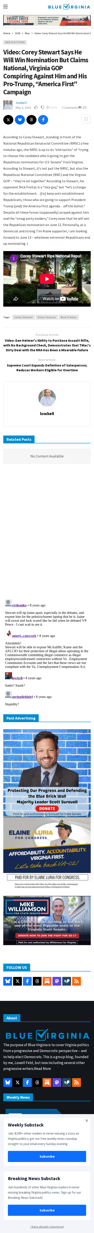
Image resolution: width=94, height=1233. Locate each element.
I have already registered (47, 1227)
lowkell (21, 102)
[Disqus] (47, 532)
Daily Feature (47, 317)
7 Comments (69, 108)
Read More (42, 1068)
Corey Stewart (23, 317)
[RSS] (76, 981)
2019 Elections (15, 42)
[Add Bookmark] (86, 119)
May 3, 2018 (23, 108)
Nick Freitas (69, 317)
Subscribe (47, 1156)
